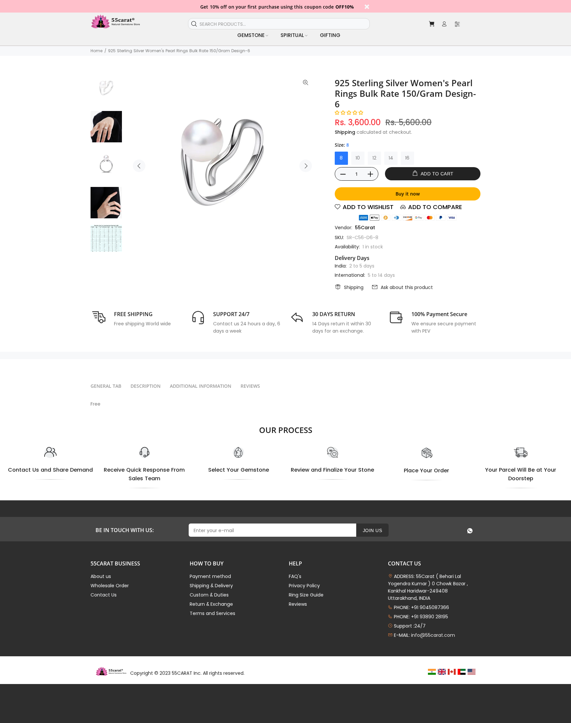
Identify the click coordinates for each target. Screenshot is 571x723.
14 (391, 158)
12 (374, 158)
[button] (349, 112)
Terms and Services (212, 613)
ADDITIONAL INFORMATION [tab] (200, 386)
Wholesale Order (110, 585)
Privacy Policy (304, 585)
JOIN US (372, 530)
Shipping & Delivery (211, 585)
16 (407, 158)
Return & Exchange (211, 604)
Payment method (210, 576)
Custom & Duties (209, 595)
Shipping (345, 132)
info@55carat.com (433, 635)
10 (358, 158)
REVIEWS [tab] (250, 386)
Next (305, 166)
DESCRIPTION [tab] (146, 386)
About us (101, 576)
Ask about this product (407, 287)
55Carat (365, 227)
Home (96, 51)
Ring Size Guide (306, 595)
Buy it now (408, 194)
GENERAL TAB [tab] (106, 386)
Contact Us (104, 595)
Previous (139, 166)
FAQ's (295, 576)
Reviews (298, 604)
